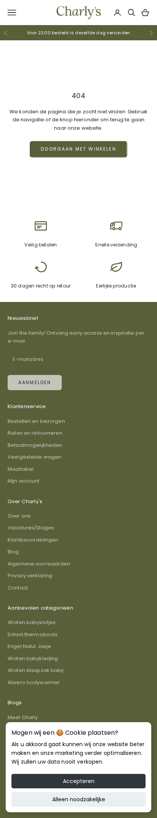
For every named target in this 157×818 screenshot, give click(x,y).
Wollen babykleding (33, 658)
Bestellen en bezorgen (36, 421)
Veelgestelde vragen (34, 457)
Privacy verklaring (30, 575)
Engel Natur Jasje (29, 646)
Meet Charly (23, 717)
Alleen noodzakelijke (78, 799)
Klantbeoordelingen (33, 539)
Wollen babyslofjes (32, 622)
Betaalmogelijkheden (35, 445)
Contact (18, 587)
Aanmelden (34, 382)
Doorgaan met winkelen (78, 149)
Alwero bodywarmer (34, 682)
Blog (13, 551)
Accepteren (79, 781)
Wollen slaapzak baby (36, 670)
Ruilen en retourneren (35, 433)
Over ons (19, 515)
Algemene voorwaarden (39, 563)
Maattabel (21, 469)
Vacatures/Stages (31, 527)
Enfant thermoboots (33, 634)
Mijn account (24, 480)
